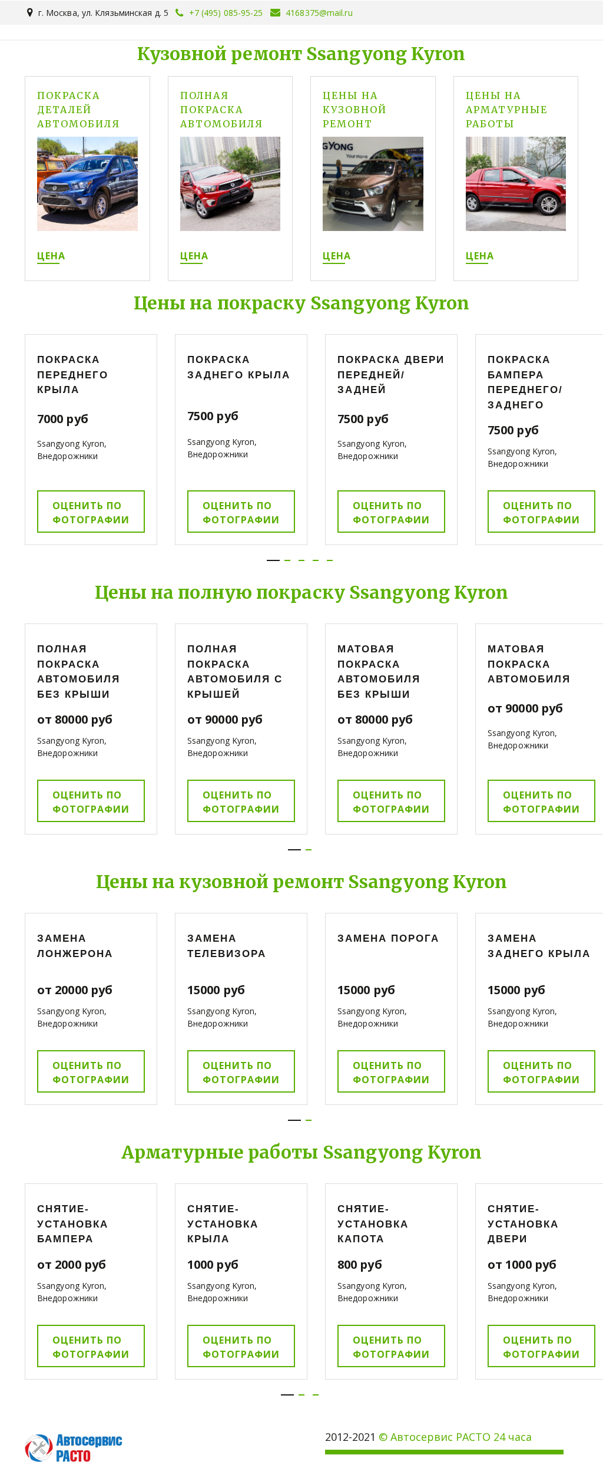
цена (51, 255)
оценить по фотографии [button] (91, 512)
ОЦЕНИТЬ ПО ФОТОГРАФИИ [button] (241, 512)
